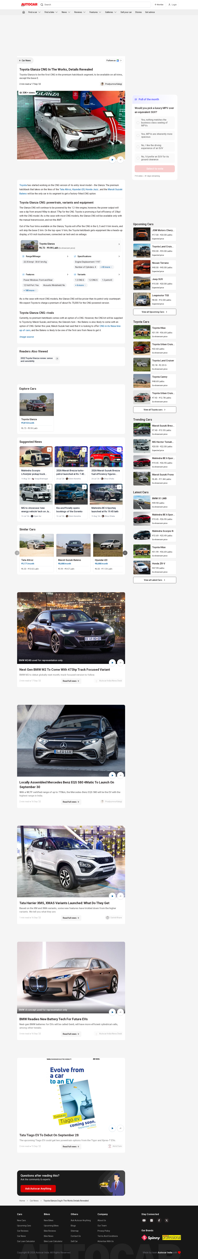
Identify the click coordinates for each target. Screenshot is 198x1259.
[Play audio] (112, 159)
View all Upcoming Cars (153, 312)
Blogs (73, 1225)
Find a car (32, 12)
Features (94, 12)
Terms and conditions (108, 1236)
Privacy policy (104, 1231)
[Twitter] (166, 1220)
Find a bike (49, 12)
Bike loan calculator (53, 1241)
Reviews (78, 12)
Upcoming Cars (24, 1225)
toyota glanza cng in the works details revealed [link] (66, 1201)
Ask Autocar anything (81, 1220)
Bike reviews (50, 1231)
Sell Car (74, 1241)
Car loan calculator (26, 1241)
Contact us (76, 1236)
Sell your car (126, 12)
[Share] (120, 159)
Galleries (109, 12)
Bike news (48, 1236)
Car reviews (22, 1231)
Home (22, 1201)
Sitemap (75, 1231)
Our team (102, 1225)
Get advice (150, 12)
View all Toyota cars (153, 410)
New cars (21, 1220)
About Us (102, 1220)
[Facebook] (159, 1220)
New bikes (48, 1220)
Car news (21, 1236)
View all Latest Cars (153, 580)
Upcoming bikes (51, 1225)
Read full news (70, 681)
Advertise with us (106, 1241)
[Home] (23, 12)
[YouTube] (144, 1220)
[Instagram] (151, 1220)
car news (34, 1201)
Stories (138, 12)
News (64, 12)
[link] (141, 234)
